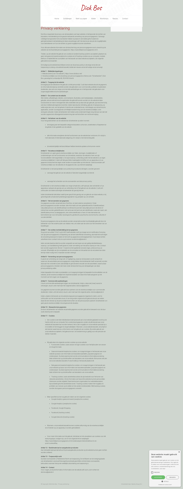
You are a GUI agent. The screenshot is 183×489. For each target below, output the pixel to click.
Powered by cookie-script (165, 484)
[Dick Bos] (91, 8)
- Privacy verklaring (63, 484)
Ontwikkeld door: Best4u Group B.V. (131, 484)
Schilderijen (67, 19)
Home (57, 19)
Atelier (93, 19)
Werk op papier (81, 19)
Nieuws (115, 19)
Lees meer (162, 468)
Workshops (104, 19)
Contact (125, 19)
